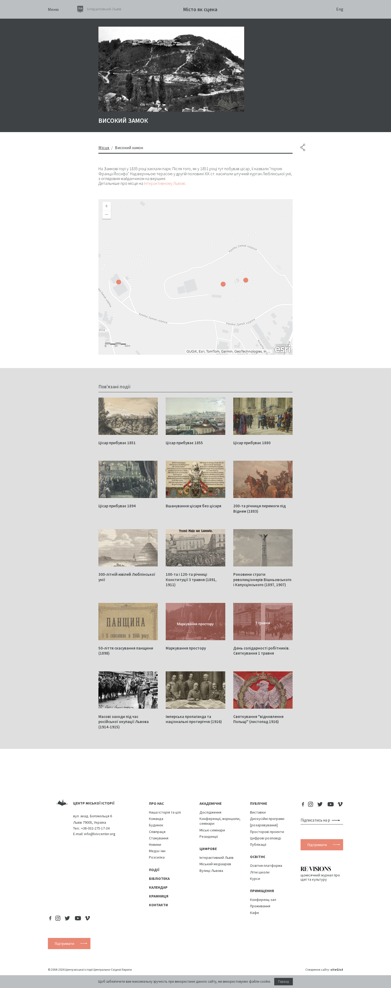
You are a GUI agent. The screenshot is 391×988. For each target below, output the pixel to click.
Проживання (260, 906)
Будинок (156, 825)
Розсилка (157, 857)
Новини (155, 844)
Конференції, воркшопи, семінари (219, 821)
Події (154, 869)
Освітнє (257, 856)
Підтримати (317, 844)
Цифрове (208, 848)
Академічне (210, 803)
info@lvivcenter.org (99, 833)
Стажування (158, 838)
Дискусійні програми (267, 818)
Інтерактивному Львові (164, 183)
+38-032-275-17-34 (95, 828)
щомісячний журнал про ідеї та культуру (320, 877)
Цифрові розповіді (265, 838)
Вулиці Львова (211, 870)
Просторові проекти (267, 831)
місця (103, 147)
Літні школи (259, 872)
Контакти (158, 905)
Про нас (156, 803)
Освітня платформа (266, 865)
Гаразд (283, 981)
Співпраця (157, 831)
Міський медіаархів (215, 864)
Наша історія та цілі (165, 812)
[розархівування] (264, 825)
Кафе (254, 912)
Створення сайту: (324, 969)
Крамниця (158, 896)
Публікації (258, 844)
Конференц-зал (263, 899)
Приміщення (262, 890)
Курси (255, 878)
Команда (156, 818)
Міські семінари (212, 830)
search (337, 820)
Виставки (258, 812)
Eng (339, 9)
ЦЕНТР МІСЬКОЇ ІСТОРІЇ (93, 803)
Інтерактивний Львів (216, 857)
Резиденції (208, 836)
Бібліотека (159, 878)
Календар (158, 887)
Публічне (258, 803)
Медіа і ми (157, 850)
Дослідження (210, 812)
